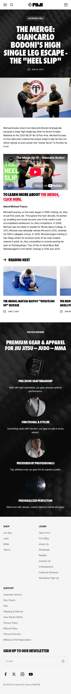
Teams (6, 549)
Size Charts (9, 600)
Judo (6, 538)
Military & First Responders (17, 639)
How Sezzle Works (13, 617)
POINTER (36, 684)
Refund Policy (10, 628)
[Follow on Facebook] (5, 674)
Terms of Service (12, 634)
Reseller (43, 555)
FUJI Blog (44, 538)
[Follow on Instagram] (22, 674)
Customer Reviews (48, 572)
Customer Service (12, 594)
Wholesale (44, 549)
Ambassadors (46, 566)
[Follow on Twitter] (14, 674)
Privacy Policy (10, 622)
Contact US (45, 561)
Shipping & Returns (13, 611)
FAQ (5, 605)
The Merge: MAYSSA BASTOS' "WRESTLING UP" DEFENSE (29, 303)
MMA (6, 544)
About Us (44, 544)
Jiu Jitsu (7, 532)
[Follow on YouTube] (31, 674)
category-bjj (35, 18)
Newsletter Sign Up (49, 578)
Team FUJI (44, 532)
